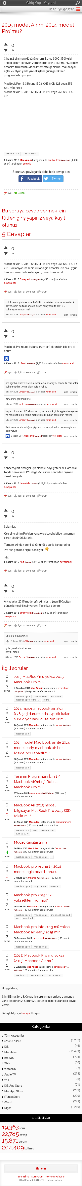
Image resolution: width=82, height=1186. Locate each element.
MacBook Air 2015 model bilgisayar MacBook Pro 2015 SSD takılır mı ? (42, 810)
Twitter (56, 178)
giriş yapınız (29, 218)
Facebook (33, 178)
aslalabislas (35, 793)
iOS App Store (13, 1085)
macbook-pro (30, 153)
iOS (6, 1046)
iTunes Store (12, 1096)
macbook (56, 696)
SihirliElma (23, 1176)
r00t (22, 562)
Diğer (7, 1107)
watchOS (10, 1069)
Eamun (58, 848)
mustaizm (60, 906)
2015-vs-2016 (22, 833)
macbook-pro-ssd (60, 915)
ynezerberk (38, 938)
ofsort (23, 363)
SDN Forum (37, 1176)
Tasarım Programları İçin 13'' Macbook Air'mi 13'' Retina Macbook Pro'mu (37, 781)
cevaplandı (10, 283)
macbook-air (12, 153)
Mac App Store (13, 1091)
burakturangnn (63, 822)
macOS (9, 1057)
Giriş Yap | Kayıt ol (41, 3)
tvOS (7, 1080)
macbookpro (47, 830)
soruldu (27, 163)
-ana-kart (55, 886)
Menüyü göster (61, 9)
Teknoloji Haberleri (55, 1176)
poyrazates (59, 967)
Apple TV (10, 1074)
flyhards (32, 878)
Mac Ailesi (26, 160)
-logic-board (40, 886)
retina (46, 700)
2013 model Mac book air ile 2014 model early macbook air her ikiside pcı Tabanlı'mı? (42, 747)
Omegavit (25, 279)
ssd (35, 830)
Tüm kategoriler (14, 1035)
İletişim (41, 1168)
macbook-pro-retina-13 (27, 700)
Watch (8, 1063)
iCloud (8, 1102)
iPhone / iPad (12, 1041)
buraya (25, 1013)
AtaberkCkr (29, 436)
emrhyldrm (54, 160)
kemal (59, 725)
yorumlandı (51, 315)
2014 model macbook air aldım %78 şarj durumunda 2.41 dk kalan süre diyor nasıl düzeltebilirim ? (42, 713)
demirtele (25, 483)
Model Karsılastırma (30, 842)
